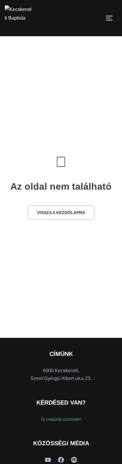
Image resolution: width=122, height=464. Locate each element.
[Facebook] (61, 459)
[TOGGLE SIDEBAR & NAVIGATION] (111, 18)
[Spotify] (74, 459)
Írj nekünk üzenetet (61, 419)
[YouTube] (48, 459)
